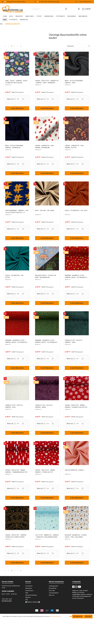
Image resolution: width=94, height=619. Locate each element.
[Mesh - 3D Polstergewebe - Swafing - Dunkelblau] (17, 128)
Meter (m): (10, 99)
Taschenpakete (53, 593)
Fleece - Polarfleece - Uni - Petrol (14, 276)
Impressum (28, 588)
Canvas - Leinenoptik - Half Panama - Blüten (74, 146)
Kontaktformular (7, 601)
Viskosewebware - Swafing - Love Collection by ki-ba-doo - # (16, 211)
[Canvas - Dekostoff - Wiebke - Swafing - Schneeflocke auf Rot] (77, 388)
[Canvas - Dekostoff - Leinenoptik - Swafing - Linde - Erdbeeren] (47, 63)
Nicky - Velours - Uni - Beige (44, 210)
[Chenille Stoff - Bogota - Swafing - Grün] (77, 323)
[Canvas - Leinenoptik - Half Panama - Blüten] (77, 128)
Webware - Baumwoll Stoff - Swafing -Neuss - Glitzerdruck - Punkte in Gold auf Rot (16, 341)
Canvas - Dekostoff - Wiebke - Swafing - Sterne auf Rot (45, 471)
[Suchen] (66, 9)
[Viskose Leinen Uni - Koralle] (77, 453)
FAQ (26, 599)
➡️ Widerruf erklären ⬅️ (32, 602)
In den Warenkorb (17, 108)
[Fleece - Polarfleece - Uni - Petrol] (17, 258)
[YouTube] (79, 586)
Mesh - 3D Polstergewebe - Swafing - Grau (74, 81)
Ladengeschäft (53, 586)
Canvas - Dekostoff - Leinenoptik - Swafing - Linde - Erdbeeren (46, 81)
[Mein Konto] (79, 9)
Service (28, 582)
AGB (26, 593)
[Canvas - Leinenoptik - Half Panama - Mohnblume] (47, 128)
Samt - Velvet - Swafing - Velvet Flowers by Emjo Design (16, 81)
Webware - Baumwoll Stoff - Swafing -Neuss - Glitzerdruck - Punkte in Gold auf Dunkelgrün (46, 341)
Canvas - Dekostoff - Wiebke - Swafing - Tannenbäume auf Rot (16, 471)
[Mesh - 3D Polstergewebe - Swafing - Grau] (77, 63)
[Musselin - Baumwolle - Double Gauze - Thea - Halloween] (77, 518)
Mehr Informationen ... (56, 616)
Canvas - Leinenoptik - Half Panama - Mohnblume (44, 146)
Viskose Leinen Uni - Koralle (74, 470)
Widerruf (28, 597)
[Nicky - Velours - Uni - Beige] (47, 193)
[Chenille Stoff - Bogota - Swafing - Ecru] (17, 388)
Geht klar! (88, 616)
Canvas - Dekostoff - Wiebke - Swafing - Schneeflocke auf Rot (76, 406)
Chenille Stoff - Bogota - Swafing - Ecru (14, 406)
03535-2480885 (8, 591)
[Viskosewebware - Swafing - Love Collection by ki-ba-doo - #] (17, 193)
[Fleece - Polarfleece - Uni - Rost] (77, 193)
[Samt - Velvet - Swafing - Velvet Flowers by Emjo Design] (17, 63)
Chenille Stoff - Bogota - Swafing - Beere (44, 406)
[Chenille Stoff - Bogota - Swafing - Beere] (47, 388)
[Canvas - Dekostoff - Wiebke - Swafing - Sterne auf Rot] (47, 453)
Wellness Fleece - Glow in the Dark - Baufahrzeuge (45, 276)
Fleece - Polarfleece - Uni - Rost (76, 210)
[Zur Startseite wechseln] (12, 9)
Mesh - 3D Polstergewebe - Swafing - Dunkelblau (14, 146)
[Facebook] (73, 587)
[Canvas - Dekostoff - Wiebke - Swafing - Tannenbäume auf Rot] (17, 453)
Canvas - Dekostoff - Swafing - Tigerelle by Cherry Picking (16, 536)
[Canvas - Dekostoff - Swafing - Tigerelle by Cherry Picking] (17, 518)
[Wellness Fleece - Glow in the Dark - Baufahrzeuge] (47, 258)
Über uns (51, 595)
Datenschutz (29, 590)
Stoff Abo (52, 590)
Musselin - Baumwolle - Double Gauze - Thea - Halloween (76, 536)
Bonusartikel (52, 588)
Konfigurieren (77, 616)
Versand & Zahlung (31, 595)
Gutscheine (28, 586)
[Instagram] (76, 587)
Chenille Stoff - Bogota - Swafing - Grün (74, 341)
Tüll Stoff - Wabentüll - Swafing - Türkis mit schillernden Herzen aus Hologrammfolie (47, 536)
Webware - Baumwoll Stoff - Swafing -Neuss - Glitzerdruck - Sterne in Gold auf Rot (76, 276)
